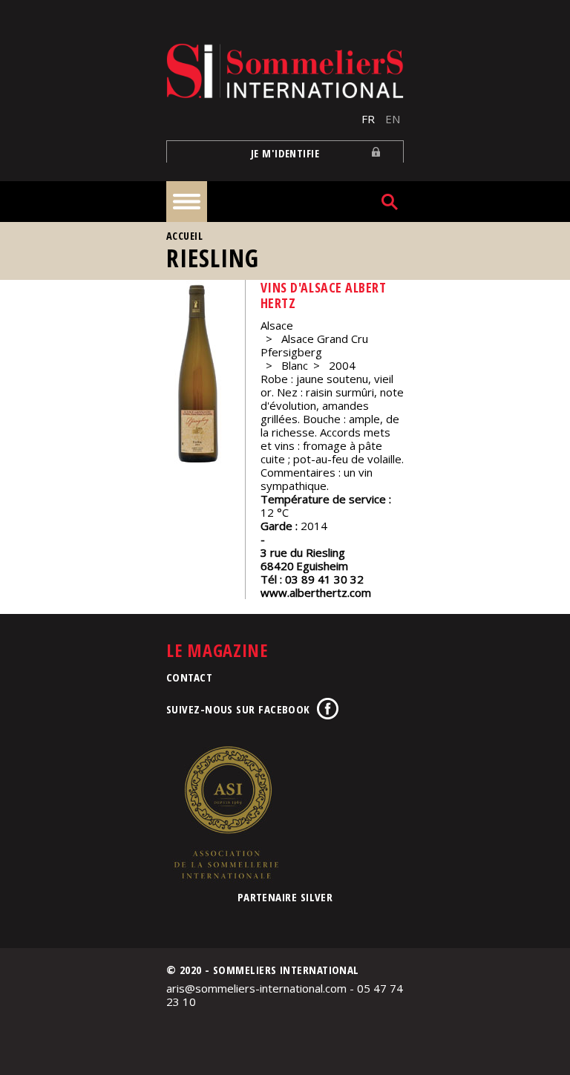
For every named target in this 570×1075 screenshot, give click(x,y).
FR (368, 118)
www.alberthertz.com (316, 592)
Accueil (184, 236)
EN (392, 118)
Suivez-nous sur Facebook (238, 709)
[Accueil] (285, 71)
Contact (189, 677)
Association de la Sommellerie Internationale (225, 812)
